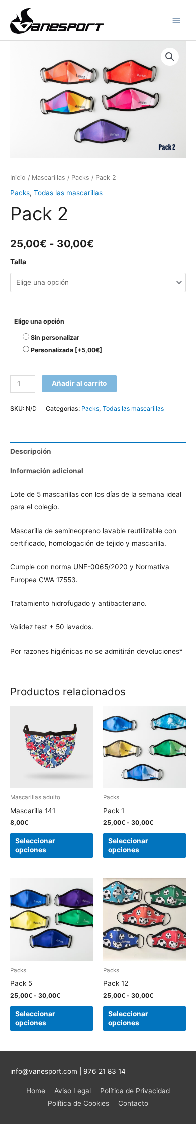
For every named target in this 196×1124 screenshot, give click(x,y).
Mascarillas (48, 177)
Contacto (133, 1103)
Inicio (18, 177)
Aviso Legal (72, 1091)
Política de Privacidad (135, 1091)
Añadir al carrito (79, 383)
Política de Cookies (78, 1103)
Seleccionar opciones (35, 845)
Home (35, 1091)
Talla (18, 262)
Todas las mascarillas (68, 193)
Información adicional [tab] (46, 471)
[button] (170, 57)
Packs (80, 177)
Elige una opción (39, 321)
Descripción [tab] (30, 451)
